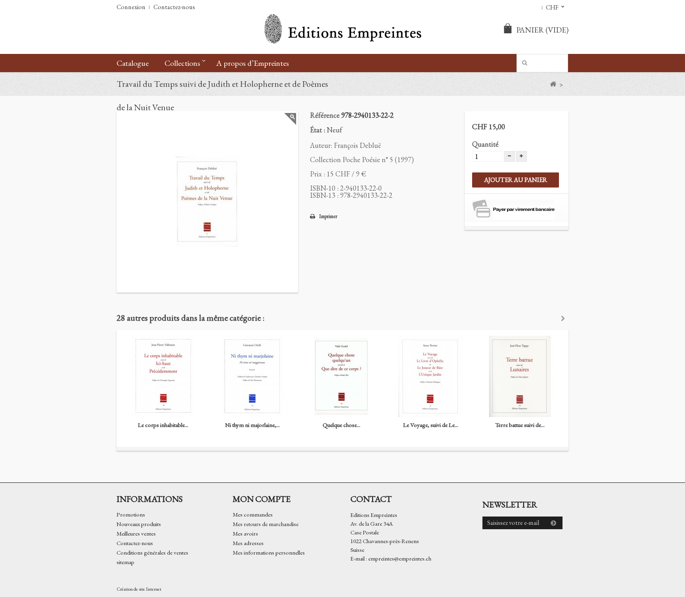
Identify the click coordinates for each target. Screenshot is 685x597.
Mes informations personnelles (269, 552)
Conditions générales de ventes (152, 552)
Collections (182, 63)
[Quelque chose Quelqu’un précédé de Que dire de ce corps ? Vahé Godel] (341, 376)
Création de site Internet (139, 589)
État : (317, 130)
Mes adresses (248, 543)
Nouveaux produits (139, 524)
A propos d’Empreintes (252, 63)
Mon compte (262, 498)
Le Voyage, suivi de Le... (430, 425)
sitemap (125, 562)
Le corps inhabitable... (163, 425)
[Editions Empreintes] (342, 29)
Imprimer (328, 216)
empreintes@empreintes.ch (399, 558)
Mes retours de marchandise (265, 524)
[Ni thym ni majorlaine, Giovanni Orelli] (252, 376)
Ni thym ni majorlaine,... (252, 425)
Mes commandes (253, 514)
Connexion (131, 7)
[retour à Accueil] (553, 84)
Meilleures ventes (136, 533)
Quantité (485, 144)
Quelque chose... (341, 425)
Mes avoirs (245, 533)
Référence (325, 115)
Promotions (131, 514)
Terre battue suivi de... (520, 425)
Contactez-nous (174, 7)
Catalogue (133, 63)
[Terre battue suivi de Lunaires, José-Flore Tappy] (520, 376)
